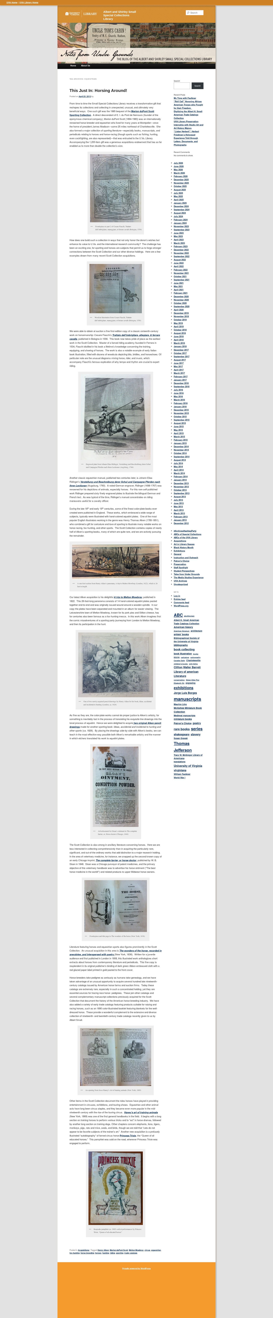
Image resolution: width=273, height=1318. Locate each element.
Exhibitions (179, 550)
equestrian (156, 1250)
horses (98, 1252)
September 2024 (181, 209)
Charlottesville (193, 660)
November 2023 (181, 226)
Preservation (180, 564)
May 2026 (178, 169)
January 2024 (180, 222)
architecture (196, 630)
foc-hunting (75, 1252)
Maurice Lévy (180, 704)
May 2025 (178, 196)
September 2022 (181, 256)
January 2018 (180, 346)
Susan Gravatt (181, 738)
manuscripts (187, 698)
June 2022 (179, 262)
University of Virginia (188, 766)
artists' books (181, 634)
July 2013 (178, 499)
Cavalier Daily (179, 660)
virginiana (180, 770)
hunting (105, 1252)
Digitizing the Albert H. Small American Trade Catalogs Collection (188, 114)
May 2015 (178, 429)
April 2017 (179, 369)
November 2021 (181, 273)
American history (183, 627)
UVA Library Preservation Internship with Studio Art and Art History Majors (188, 125)
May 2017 (178, 366)
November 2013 (181, 486)
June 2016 (179, 393)
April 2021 (179, 289)
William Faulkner (182, 774)
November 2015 (181, 413)
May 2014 (178, 466)
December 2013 (181, 483)
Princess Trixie (128, 1135)
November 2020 (181, 299)
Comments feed (181, 602)
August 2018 (180, 333)
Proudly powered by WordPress (136, 1268)
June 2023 (179, 232)
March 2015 (179, 436)
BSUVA (177, 657)
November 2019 (181, 316)
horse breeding (87, 1252)
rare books (182, 729)
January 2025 (180, 202)
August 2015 (180, 423)
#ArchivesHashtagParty (185, 530)
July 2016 (178, 389)
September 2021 (181, 279)
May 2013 (178, 506)
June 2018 (179, 336)
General (177, 554)
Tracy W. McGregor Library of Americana (188, 756)
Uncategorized (181, 584)
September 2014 (181, 456)
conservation (179, 680)
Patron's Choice (181, 560)
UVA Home (12, 2)
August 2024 (180, 212)
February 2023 (181, 246)
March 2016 (179, 399)
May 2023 (178, 236)
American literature (181, 631)
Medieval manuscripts (184, 715)
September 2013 (181, 493)
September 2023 (181, 229)
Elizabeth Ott (179, 683)
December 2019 (181, 312)
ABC (178, 615)
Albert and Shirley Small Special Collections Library (119, 15)
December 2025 (181, 179)
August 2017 (180, 359)
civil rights (193, 664)
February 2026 (181, 176)
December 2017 (181, 349)
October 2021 (180, 276)
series (197, 729)
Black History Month (184, 547)
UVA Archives (180, 580)
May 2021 (178, 286)
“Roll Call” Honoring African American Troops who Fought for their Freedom (188, 104)
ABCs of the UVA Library (186, 537)
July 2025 (178, 192)
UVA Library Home (28, 2)
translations (179, 761)
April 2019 (179, 326)
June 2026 (179, 166)
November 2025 (181, 182)
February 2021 (181, 292)
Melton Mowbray (136, 1250)
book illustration (183, 653)
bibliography (181, 645)
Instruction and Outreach (186, 557)
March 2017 (179, 373)
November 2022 (181, 252)
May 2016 (178, 396)
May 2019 (178, 323)
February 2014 (181, 476)
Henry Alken (103, 1250)
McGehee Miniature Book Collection (188, 710)
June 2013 (179, 503)
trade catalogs (130, 1252)
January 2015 (180, 443)
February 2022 (181, 269)
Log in (177, 595)
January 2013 (180, 519)
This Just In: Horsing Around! (98, 90)
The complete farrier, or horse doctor (116, 860)
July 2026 (178, 162)
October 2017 (180, 353)
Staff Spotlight (181, 567)
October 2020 (180, 303)
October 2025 (180, 186)
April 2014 (179, 469)
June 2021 (179, 282)
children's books (181, 664)
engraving (190, 682)
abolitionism (189, 616)
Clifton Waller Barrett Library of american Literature (187, 671)
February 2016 (181, 403)
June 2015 (179, 426)
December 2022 (181, 249)
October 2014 (180, 453)
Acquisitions (83, 1250)
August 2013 (180, 496)
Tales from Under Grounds (187, 574)
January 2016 (180, 406)
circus (147, 1250)
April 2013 (179, 509)
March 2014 (179, 473)
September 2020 (181, 306)
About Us (85, 65)
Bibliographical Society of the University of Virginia (186, 640)
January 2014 (180, 479)
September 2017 (181, 356)
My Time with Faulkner (185, 98)
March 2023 (179, 243)
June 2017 (179, 363)
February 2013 (181, 516)
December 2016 (181, 383)
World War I (179, 777)
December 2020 (181, 296)
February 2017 (181, 376)
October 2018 (180, 329)
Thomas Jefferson (183, 746)
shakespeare (181, 734)
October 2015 (180, 416)
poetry (197, 723)
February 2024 (181, 219)
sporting (119, 1252)
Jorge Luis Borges (185, 693)
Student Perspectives (184, 570)
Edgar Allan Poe (192, 680)
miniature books (183, 719)
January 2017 (180, 379)
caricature (185, 657)
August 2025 (180, 189)
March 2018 (179, 343)
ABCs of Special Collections (187, 534)
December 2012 (181, 523)
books (195, 654)
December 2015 (181, 409)
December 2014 (181, 446)
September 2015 (181, 419)
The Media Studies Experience (188, 577)
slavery (195, 734)
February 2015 (181, 439)
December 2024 (181, 206)
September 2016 (181, 386)
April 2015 (179, 433)
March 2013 (179, 513)
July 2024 (178, 216)
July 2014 (178, 463)
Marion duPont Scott (119, 1250)
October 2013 (180, 489)
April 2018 (179, 339)
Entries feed (179, 599)
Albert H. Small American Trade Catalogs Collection (186, 622)
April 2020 (179, 309)
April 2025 (179, 199)
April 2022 (179, 266)
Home (73, 65)
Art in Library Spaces (184, 544)
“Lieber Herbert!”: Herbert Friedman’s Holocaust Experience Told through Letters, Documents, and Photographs (186, 138)
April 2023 (179, 239)
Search (177, 80)
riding (112, 1252)
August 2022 (180, 259)
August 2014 (180, 459)
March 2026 (179, 172)
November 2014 (181, 449)
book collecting (184, 649)
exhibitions (183, 687)
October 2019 (180, 319)
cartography (195, 657)
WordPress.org (181, 605)
